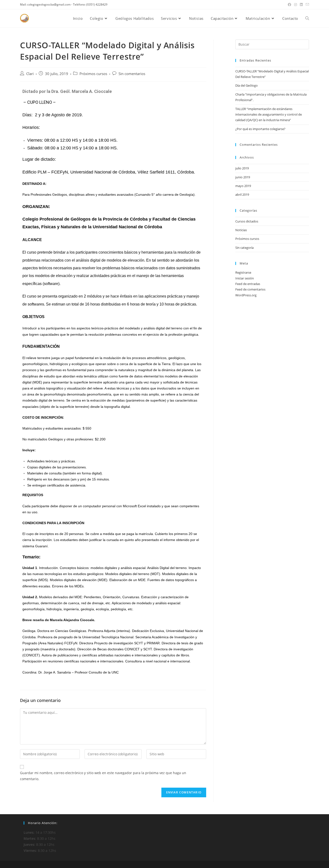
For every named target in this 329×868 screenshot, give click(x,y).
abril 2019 (242, 194)
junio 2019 (242, 177)
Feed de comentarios (250, 289)
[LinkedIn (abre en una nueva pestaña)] (301, 4)
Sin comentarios (131, 73)
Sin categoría (244, 247)
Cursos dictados (246, 221)
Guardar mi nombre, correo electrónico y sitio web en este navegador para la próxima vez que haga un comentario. (103, 776)
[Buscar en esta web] (272, 44)
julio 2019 (242, 168)
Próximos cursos (93, 73)
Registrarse (243, 272)
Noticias (241, 230)
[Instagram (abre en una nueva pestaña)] (295, 4)
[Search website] (307, 18)
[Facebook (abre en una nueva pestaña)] (289, 4)
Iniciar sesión (244, 278)
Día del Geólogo (246, 85)
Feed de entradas (247, 284)
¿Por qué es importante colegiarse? (260, 129)
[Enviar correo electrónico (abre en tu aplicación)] (306, 4)
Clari (30, 73)
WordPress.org (246, 295)
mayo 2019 (243, 186)
